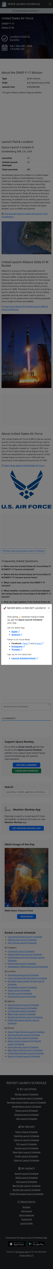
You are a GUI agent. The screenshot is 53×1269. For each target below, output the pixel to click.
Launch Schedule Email (23, 658)
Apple (14, 631)
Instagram (17, 646)
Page (25, 643)
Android (15, 634)
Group (38, 643)
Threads (15, 649)
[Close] (49, 608)
